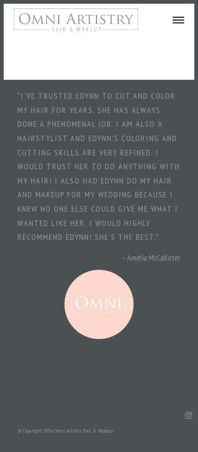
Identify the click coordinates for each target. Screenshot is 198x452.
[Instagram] (188, 415)
